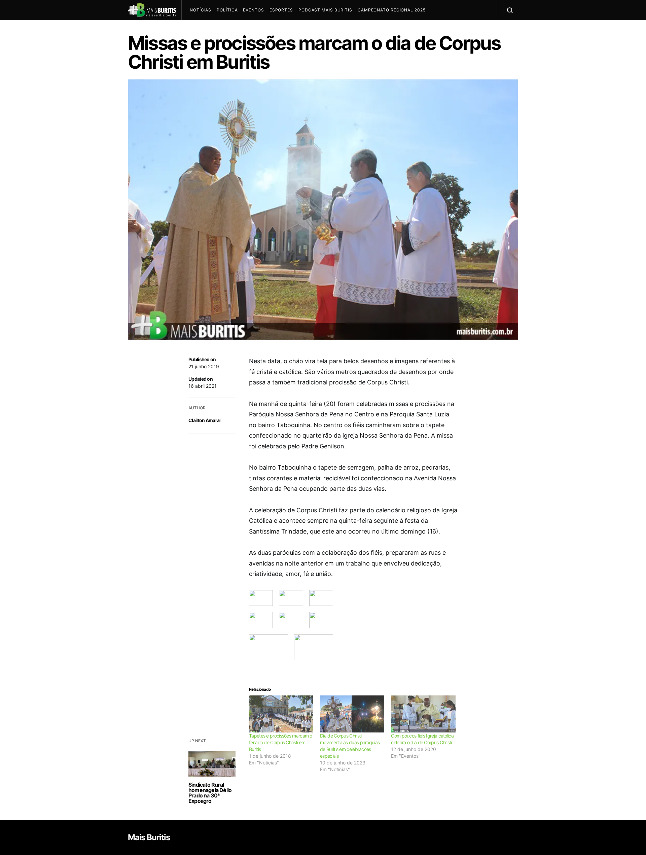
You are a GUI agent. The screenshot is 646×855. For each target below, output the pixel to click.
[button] (261, 598)
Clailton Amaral (204, 420)
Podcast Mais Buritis (325, 9)
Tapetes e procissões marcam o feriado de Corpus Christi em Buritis (280, 742)
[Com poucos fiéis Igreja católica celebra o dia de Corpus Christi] (423, 713)
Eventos (253, 9)
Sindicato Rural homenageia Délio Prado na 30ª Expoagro (209, 792)
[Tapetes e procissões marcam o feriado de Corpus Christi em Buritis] (281, 713)
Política (227, 9)
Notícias (200, 9)
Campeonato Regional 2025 (392, 9)
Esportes (281, 9)
